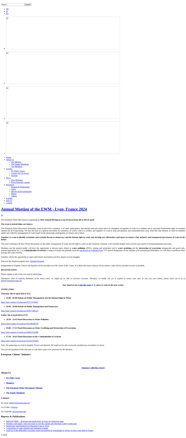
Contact (9, 203)
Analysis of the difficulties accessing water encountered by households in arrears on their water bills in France (49, 430)
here (40, 274)
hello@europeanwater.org (11, 281)
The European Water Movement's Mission (24, 388)
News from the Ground (20, 182)
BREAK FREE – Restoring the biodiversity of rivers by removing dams (35, 421)
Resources (10, 185)
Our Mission (16, 162)
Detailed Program (37, 261)
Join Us (9, 201)
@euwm (14, 407)
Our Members (16, 166)
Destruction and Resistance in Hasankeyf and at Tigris (27, 426)
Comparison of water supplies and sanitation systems (27, 428)
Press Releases (17, 180)
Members (10, 383)
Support (14, 176)
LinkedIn (82, 285)
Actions (9, 169)
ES (7, 14)
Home (8, 157)
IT (7, 11)
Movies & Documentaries (21, 191)
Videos (14, 196)
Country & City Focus (20, 173)
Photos (14, 194)
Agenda (9, 198)
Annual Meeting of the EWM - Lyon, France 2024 (44, 209)
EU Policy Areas (18, 171)
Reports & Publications (20, 187)
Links (13, 189)
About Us (10, 160)
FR (7, 9)
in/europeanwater (19, 411)
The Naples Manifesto (20, 164)
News (8, 178)
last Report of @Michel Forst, (91, 250)
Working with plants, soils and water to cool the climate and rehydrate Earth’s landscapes (41, 424)
